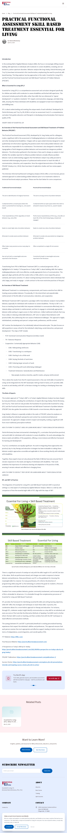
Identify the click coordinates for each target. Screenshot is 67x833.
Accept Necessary (21, 827)
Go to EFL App (53, 678)
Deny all (32, 826)
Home (3, 13)
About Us (38, 787)
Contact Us (5, 807)
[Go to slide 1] (31, 685)
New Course (39, 790)
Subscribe (47, 771)
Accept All (9, 827)
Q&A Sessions (39, 796)
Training (38, 793)
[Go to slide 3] (35, 685)
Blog (9, 13)
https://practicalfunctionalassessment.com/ (32, 642)
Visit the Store (40, 750)
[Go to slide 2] (33, 685)
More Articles (26, 750)
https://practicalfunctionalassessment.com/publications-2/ (36, 657)
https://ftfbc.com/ (17, 637)
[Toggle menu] (63, 3)
